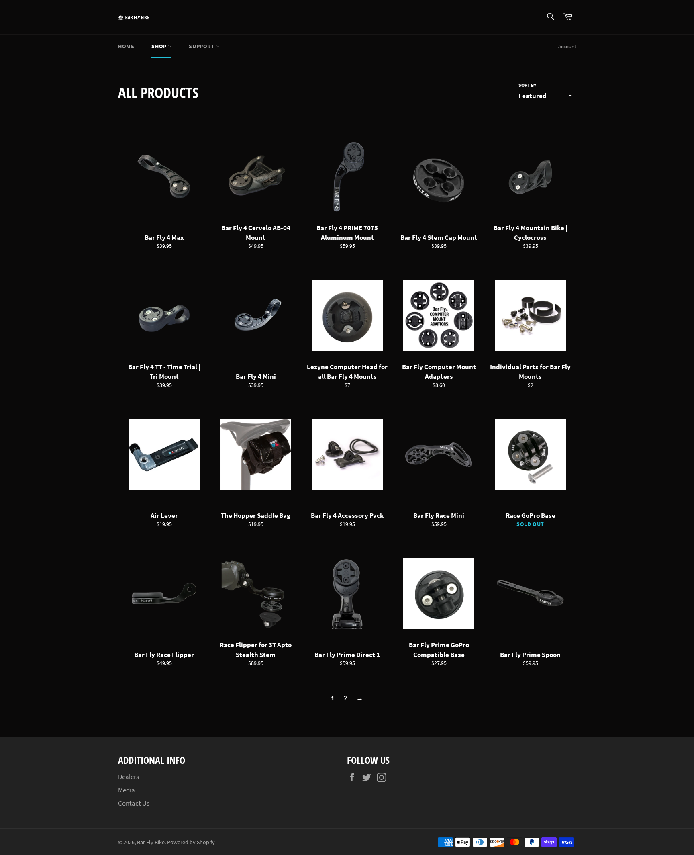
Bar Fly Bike (151, 842)
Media (126, 789)
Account (567, 46)
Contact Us (133, 803)
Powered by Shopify (191, 842)
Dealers (128, 776)
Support (202, 46)
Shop (159, 46)
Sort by (527, 85)
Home (126, 46)
